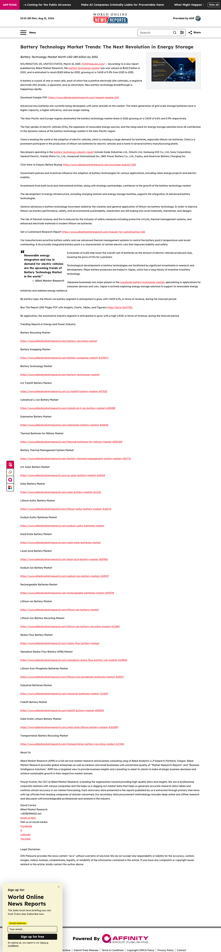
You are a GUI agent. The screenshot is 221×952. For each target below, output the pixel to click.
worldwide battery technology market (142, 282)
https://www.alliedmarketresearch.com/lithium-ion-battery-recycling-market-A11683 (70, 626)
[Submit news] (10, 465)
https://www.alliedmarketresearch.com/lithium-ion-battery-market (59, 609)
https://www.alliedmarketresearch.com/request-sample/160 (83, 97)
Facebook (26, 826)
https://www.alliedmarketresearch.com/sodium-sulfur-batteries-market (62, 525)
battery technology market (84, 68)
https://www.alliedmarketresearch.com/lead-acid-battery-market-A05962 (64, 559)
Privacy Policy (165, 950)
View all (213, 4)
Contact (181, 950)
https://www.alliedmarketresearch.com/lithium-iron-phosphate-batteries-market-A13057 (72, 676)
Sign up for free (32, 937)
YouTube (25, 838)
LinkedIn (25, 834)
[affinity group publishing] (10, 480)
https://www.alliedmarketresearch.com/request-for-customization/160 (103, 231)
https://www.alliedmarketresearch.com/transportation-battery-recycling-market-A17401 (72, 744)
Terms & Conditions (113, 950)
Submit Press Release (86, 950)
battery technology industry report (74, 152)
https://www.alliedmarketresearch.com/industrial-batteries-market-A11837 (64, 693)
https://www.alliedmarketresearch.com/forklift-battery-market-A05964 (62, 710)
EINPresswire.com (93, 63)
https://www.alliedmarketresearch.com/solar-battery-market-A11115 (60, 492)
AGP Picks (10, 4)
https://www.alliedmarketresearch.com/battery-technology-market (60, 374)
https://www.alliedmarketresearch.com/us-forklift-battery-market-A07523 (63, 391)
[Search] (174, 32)
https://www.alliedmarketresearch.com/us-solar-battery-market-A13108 (62, 475)
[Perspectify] (10, 472)
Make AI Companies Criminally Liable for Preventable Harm (122, 4)
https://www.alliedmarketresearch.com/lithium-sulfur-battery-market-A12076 (65, 508)
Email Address (17, 923)
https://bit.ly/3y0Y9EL (120, 307)
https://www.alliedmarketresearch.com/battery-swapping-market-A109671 (64, 357)
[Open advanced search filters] (182, 32)
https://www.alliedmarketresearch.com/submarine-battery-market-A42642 (64, 424)
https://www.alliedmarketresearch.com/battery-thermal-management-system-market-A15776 (75, 458)
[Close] (58, 886)
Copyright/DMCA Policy (140, 950)
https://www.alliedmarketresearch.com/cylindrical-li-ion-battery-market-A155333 (67, 408)
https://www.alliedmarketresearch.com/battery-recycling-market (58, 340)
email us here (28, 817)
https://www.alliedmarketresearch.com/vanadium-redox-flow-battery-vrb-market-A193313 (73, 660)
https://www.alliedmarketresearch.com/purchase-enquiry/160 (99, 164)
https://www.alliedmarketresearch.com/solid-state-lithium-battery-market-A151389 (69, 727)
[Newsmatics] (10, 487)
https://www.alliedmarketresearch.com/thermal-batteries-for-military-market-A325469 (71, 441)
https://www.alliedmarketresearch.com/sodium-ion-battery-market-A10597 (64, 576)
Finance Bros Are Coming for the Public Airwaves (37, 4)
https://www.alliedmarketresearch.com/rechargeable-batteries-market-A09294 (67, 592)
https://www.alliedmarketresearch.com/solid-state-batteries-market (60, 542)
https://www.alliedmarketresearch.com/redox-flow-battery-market (59, 643)
